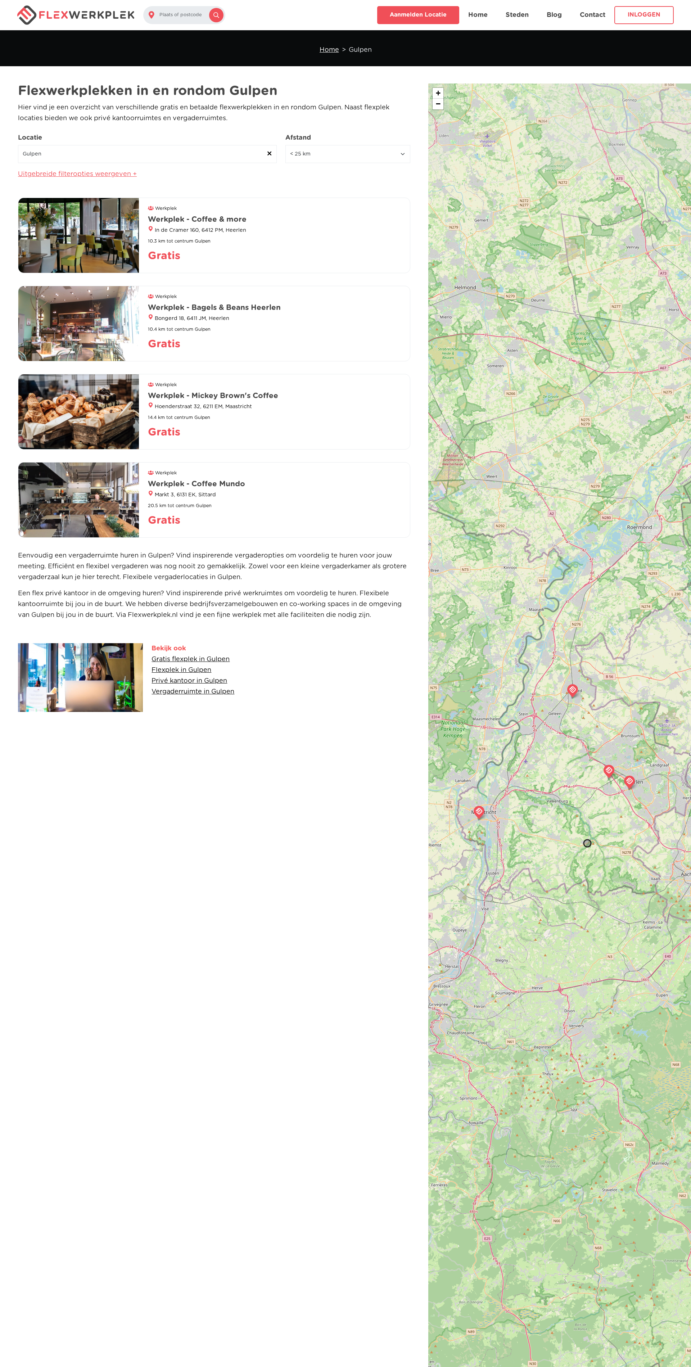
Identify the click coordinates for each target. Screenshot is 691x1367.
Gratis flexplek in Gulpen (191, 659)
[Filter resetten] (269, 154)
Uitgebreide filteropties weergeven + (77, 174)
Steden (517, 15)
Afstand (298, 138)
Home (478, 15)
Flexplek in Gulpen (181, 670)
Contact (592, 15)
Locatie (30, 138)
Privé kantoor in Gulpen (189, 681)
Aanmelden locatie (418, 15)
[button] (609, 771)
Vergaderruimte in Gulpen (193, 692)
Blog (554, 15)
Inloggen (644, 15)
